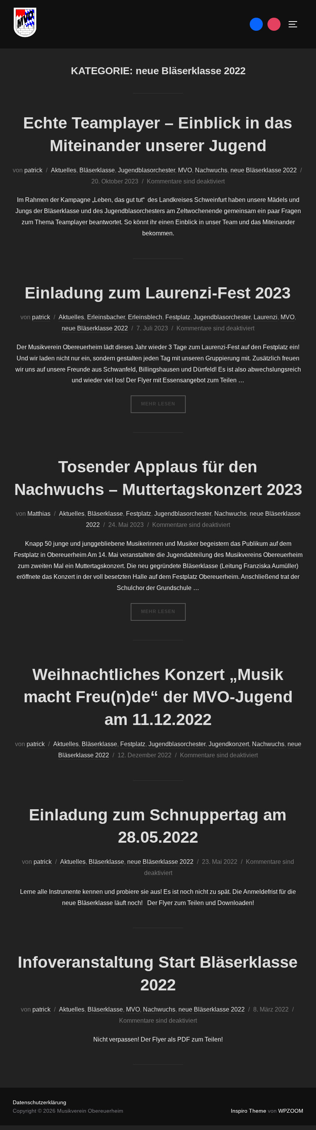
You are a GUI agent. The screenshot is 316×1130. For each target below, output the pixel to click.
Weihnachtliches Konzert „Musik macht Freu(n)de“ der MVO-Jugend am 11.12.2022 (158, 697)
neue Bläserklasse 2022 (263, 170)
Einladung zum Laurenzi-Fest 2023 (158, 293)
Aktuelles (63, 170)
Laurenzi (265, 317)
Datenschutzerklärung (39, 1102)
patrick (33, 170)
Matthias (38, 513)
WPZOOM (290, 1111)
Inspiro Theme (248, 1111)
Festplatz (177, 317)
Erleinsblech (145, 317)
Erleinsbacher (106, 317)
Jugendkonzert (228, 744)
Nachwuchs (211, 170)
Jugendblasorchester (146, 170)
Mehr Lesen (163, 404)
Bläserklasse (97, 170)
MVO (185, 170)
